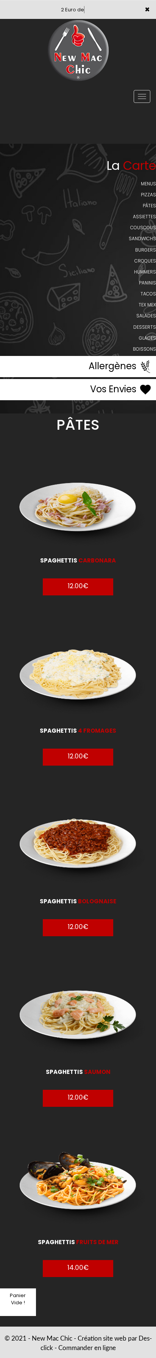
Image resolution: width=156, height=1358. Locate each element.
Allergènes (114, 366)
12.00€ (78, 585)
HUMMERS (145, 272)
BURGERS (145, 250)
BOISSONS (144, 349)
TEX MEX (147, 304)
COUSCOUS (143, 227)
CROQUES (145, 261)
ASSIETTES (144, 216)
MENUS (148, 183)
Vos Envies (114, 389)
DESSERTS (144, 327)
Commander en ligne (87, 1348)
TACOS (148, 294)
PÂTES (149, 205)
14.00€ (78, 1267)
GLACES (147, 338)
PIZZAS (148, 194)
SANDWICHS (142, 238)
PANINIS (147, 283)
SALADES (146, 315)
